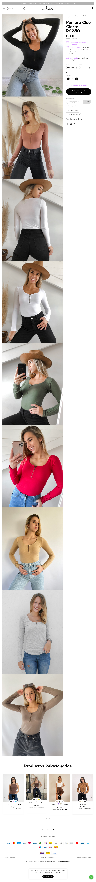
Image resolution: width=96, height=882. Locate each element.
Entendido (48, 876)
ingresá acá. (52, 861)
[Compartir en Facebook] (67, 124)
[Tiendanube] (48, 858)
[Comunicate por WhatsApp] (91, 877)
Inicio (67, 16)
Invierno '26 (73, 16)
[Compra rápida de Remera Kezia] (82, 797)
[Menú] (4, 8)
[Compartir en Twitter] (71, 124)
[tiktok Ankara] (53, 829)
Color (67, 64)
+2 (13, 803)
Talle (80, 64)
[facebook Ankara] (48, 829)
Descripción (72, 110)
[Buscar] (23, 9)
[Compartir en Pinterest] (74, 124)
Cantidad (68, 75)
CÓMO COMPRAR (48, 836)
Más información (74, 114)
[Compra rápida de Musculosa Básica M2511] (36, 795)
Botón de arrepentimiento (63, 861)
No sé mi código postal (71, 106)
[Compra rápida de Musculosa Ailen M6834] (13, 797)
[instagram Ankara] (42, 829)
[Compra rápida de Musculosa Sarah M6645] (59, 797)
